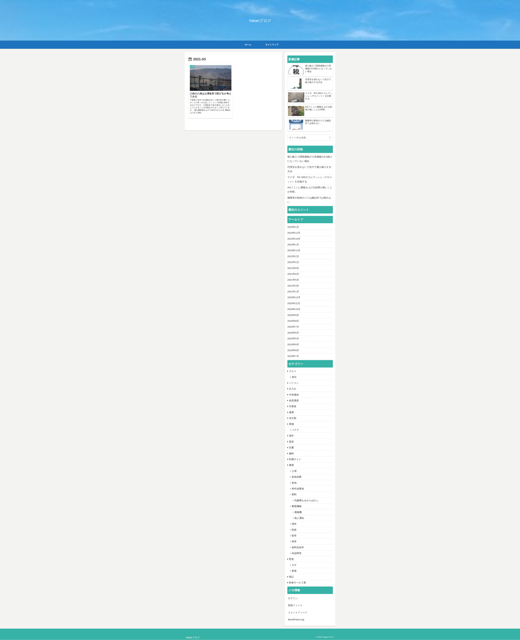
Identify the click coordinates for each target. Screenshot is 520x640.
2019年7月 (293, 356)
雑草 (294, 541)
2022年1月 (293, 262)
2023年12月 (293, 250)
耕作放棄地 (298, 488)
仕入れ (292, 388)
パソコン (294, 383)
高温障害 (296, 553)
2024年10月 (293, 238)
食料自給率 (298, 547)
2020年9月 (293, 315)
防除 (294, 529)
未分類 (292, 418)
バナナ (295, 430)
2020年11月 (293, 303)
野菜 (291, 559)
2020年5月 (293, 338)
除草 (294, 535)
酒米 (294, 524)
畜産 (291, 441)
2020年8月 (293, 321)
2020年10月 (293, 309)
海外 (291, 435)
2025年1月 (293, 227)
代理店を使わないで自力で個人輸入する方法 (309, 169)
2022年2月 (293, 256)
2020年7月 (293, 326)
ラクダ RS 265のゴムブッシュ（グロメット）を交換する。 (309, 179)
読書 (291, 447)
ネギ (294, 565)
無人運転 (299, 518)
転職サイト (295, 459)
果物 (291, 424)
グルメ (292, 371)
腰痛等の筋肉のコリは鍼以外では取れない (309, 199)
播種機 (298, 512)
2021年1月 (293, 291)
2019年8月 (293, 350)
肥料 (294, 494)
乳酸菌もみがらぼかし (306, 500)
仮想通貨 (294, 400)
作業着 (292, 406)
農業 (291, 465)
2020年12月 (293, 297)
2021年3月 (293, 285)
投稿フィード (295, 605)
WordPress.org (296, 619)
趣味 (291, 453)
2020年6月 (293, 332)
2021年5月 (293, 279)
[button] (330, 137)
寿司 (294, 377)
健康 (291, 412)
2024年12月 (293, 232)
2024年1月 (293, 244)
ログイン (293, 598)
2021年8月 (293, 268)
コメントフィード (297, 612)
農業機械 (296, 506)
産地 (294, 482)
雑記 (291, 576)
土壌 (294, 471)
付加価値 (294, 394)
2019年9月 (293, 344)
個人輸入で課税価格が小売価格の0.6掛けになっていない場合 (309, 158)
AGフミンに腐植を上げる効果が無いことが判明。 (309, 189)
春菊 (294, 570)
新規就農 (296, 477)
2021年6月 (293, 274)
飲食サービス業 (297, 582)
